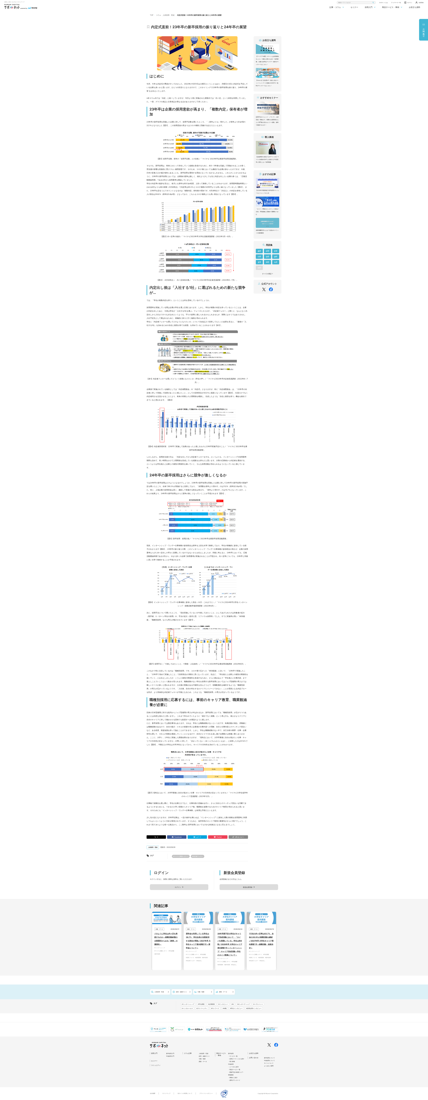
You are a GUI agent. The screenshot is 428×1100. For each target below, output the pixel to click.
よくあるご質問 (268, 1066)
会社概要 (152, 1093)
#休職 (224, 1008)
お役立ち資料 (414, 7)
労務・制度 (202, 1059)
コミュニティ (155, 1065)
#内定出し (199, 960)
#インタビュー (223, 1004)
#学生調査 (171, 951)
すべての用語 (267, 274)
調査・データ (203, 1061)
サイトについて (268, 1063)
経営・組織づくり (204, 1056)
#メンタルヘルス (187, 1008)
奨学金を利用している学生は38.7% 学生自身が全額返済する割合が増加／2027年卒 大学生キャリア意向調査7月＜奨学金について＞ (198, 940)
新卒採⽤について (269, 1058)
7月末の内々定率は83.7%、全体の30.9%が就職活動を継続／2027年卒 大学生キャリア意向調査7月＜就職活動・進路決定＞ (261, 940)
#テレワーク (215, 1008)
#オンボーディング (243, 1004)
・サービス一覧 (233, 1056)
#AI (232, 1004)
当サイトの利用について (185, 1093)
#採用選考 (198, 957)
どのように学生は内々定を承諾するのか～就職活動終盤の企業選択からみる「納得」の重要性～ (166, 938)
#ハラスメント (258, 1004)
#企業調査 (211, 1004)
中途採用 (231, 1064)
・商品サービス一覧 (234, 1069)
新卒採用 (231, 1053)
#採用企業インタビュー (253, 1008)
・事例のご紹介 (233, 1077)
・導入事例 (231, 1061)
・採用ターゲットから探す (236, 1059)
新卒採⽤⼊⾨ (170, 1053)
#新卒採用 (157, 954)
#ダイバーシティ (201, 1008)
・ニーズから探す (233, 1067)
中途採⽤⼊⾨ (170, 1056)
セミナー (354, 7)
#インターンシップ (159, 948)
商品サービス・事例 (391, 7)
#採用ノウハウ (190, 957)
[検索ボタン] (373, 3)
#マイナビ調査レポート (180, 856)
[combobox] (356, 2)
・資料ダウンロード (234, 1080)
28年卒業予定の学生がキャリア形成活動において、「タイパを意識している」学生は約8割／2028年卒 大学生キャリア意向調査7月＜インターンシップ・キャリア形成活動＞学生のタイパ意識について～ (229, 944)
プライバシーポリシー (206, 1093)
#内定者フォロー (197, 856)
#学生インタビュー (236, 1008)
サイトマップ (166, 1093)
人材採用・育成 (203, 1053)
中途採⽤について (269, 1060)
